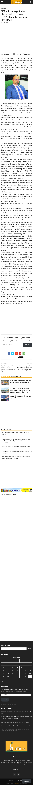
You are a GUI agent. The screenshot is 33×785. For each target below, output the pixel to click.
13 (17, 670)
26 (12, 676)
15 (26, 670)
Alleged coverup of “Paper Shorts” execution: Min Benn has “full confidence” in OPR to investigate (24, 368)
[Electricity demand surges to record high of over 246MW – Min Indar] (5, 382)
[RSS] (18, 774)
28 (21, 676)
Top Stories (3, 8)
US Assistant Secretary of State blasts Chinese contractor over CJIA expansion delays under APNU (20, 390)
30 (30, 676)
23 (30, 673)
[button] (31, 2)
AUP (15, 780)
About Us (20, 780)
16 (30, 670)
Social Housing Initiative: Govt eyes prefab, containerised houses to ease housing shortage (16, 457)
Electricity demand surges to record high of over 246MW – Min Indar (16, 433)
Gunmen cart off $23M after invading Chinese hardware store (17, 451)
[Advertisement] (16, 38)
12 (12, 670)
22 (26, 673)
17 (3, 673)
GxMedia (17, 783)
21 (21, 673)
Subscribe (27, 344)
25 (8, 676)
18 (8, 673)
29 (26, 676)
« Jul (2, 681)
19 (12, 673)
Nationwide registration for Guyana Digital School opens (16, 446)
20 (17, 673)
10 (3, 670)
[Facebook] (14, 774)
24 (3, 676)
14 (21, 670)
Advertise (11, 780)
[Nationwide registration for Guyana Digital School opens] (5, 398)
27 (17, 676)
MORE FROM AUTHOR (16, 376)
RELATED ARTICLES (5, 376)
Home (6, 780)
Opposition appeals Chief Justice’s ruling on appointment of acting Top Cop (8, 368)
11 (8, 670)
